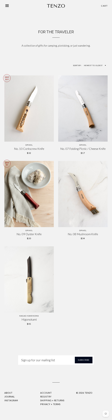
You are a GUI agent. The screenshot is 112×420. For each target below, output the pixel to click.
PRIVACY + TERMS (50, 404)
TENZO (88, 393)
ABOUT (8, 393)
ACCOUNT (46, 393)
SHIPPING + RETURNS (52, 400)
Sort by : (77, 65)
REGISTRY (45, 396)
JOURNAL (9, 396)
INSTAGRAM (11, 400)
